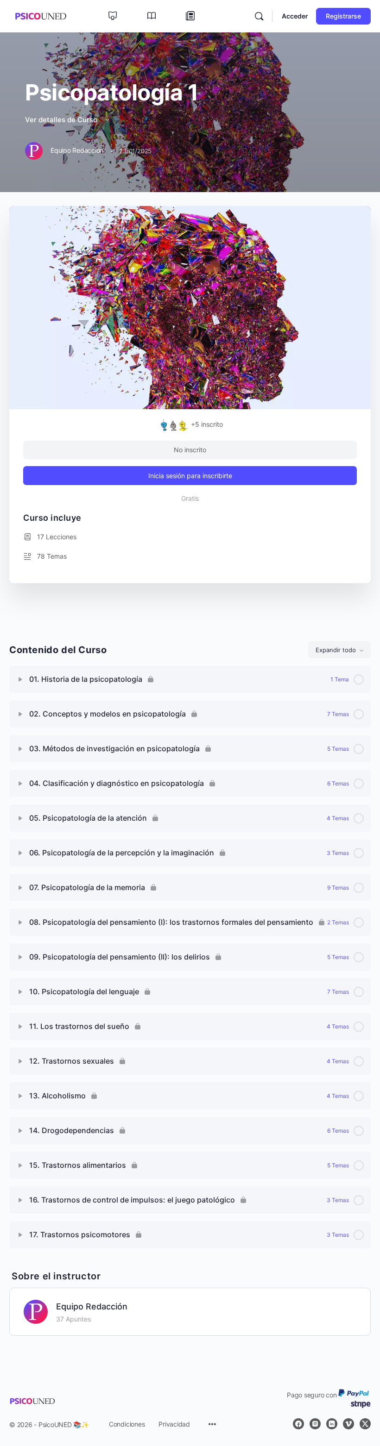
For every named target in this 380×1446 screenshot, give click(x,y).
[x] (365, 1423)
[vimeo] (348, 1423)
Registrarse (343, 16)
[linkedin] (331, 1423)
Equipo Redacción (91, 1306)
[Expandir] (20, 679)
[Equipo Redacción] (36, 1311)
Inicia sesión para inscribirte (190, 476)
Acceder (295, 16)
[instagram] (315, 1423)
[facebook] (298, 1423)
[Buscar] (259, 16)
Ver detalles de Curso (62, 119)
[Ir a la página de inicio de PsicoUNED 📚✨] (40, 15)
